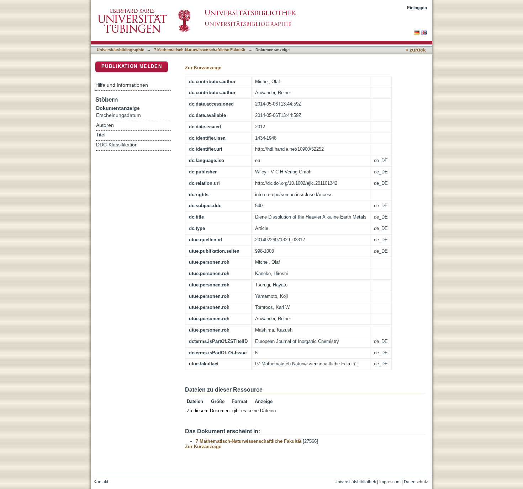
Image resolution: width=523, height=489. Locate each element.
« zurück (415, 50)
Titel (100, 135)
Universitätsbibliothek (355, 481)
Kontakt (101, 481)
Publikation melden (131, 66)
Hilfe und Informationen (121, 85)
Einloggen (417, 7)
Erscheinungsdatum (118, 115)
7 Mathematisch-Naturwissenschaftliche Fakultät (199, 50)
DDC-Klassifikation (117, 144)
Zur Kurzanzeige (203, 67)
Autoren (105, 125)
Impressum (390, 481)
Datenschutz (416, 481)
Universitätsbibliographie (120, 50)
